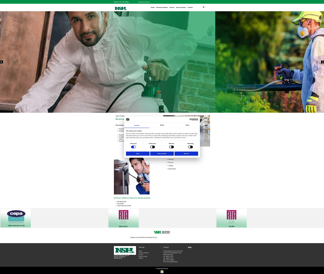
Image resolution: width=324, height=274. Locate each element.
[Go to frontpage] (121, 8)
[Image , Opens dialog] (162, 62)
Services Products (162, 7)
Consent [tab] (136, 125)
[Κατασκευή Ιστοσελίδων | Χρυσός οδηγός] (162, 271)
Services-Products (144, 252)
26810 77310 (118, 2)
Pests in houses (181, 7)
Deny (137, 153)
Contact (190, 7)
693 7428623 (126, 2)
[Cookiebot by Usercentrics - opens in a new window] (190, 119)
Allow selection (162, 153)
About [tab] (187, 125)
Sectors (171, 7)
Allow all (186, 153)
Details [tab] (162, 125)
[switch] (152, 147)
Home (153, 7)
